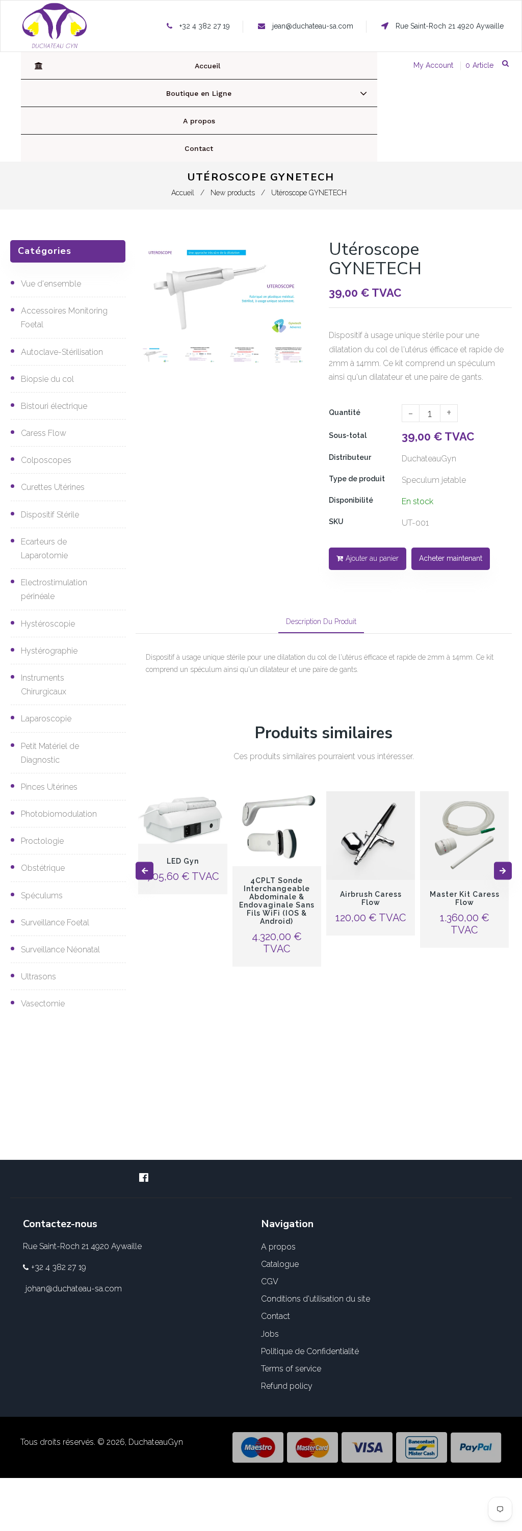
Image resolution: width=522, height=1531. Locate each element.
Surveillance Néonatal (60, 949)
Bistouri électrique (54, 406)
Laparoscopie (46, 718)
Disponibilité (351, 500)
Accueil (182, 193)
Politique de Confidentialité (310, 1351)
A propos (278, 1247)
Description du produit (321, 621)
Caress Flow (43, 433)
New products (233, 193)
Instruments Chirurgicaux (43, 684)
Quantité (344, 412)
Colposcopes (46, 460)
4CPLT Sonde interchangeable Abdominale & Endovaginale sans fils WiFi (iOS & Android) (277, 900)
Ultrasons (38, 976)
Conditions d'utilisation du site (315, 1299)
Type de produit (357, 479)
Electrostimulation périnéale (54, 589)
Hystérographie (49, 651)
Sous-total (348, 435)
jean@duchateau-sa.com (312, 26)
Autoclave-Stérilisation (62, 352)
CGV (269, 1281)
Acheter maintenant (450, 558)
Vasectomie (43, 1003)
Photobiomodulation (59, 814)
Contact (275, 1316)
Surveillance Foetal (55, 922)
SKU (336, 521)
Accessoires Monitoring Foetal (64, 317)
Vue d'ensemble (51, 284)
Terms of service (291, 1368)
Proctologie (42, 841)
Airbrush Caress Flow (371, 898)
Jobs (270, 1334)
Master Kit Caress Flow (465, 898)
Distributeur (350, 457)
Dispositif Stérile (50, 515)
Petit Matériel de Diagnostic (50, 753)
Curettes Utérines (53, 487)
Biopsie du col (47, 379)
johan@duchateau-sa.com (73, 1288)
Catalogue (280, 1264)
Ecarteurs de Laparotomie (44, 548)
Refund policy (286, 1386)
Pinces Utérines (49, 787)
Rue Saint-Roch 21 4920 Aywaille (449, 26)
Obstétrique (43, 868)
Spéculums (42, 895)
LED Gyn (183, 861)
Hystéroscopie (48, 624)
